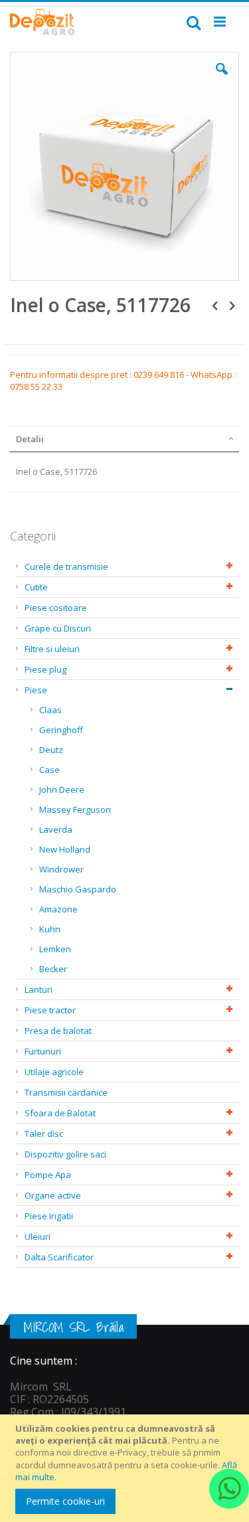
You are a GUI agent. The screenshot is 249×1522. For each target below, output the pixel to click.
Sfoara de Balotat (60, 1113)
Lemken (55, 949)
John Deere (61, 790)
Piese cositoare (56, 608)
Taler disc (44, 1134)
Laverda (55, 829)
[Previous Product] (215, 305)
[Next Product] (231, 305)
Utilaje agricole (54, 1072)
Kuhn (49, 929)
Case (49, 770)
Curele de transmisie (66, 566)
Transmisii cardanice (66, 1092)
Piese (36, 690)
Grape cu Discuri (58, 628)
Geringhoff (61, 730)
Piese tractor (50, 1010)
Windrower (61, 869)
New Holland (64, 849)
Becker (53, 969)
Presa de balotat (58, 1031)
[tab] (124, 439)
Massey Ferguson (75, 809)
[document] (126, 1468)
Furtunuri (43, 1051)
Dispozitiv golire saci (65, 1154)
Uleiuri (37, 1236)
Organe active (53, 1195)
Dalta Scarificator (59, 1257)
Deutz (51, 750)
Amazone (58, 909)
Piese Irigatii (49, 1216)
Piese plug (45, 669)
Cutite (36, 587)
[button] (221, 79)
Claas (50, 710)
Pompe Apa (48, 1175)
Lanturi (38, 989)
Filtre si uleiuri (52, 649)
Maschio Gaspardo (77, 889)
